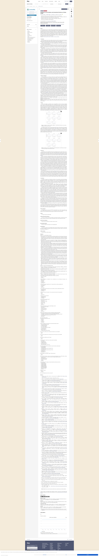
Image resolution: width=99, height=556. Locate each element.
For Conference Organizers (53, 549)
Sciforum (59, 544)
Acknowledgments (29, 39)
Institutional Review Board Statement (31, 37)
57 (41, 264)
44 (48, 194)
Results (28, 33)
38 (41, 155)
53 (56, 249)
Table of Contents (29, 29)
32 (58, 153)
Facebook (66, 545)
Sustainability (30, 6)
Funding (28, 36)
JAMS (58, 549)
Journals (39, 1)
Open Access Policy (44, 546)
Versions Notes (58, 25)
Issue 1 (36, 6)
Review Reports (53, 25)
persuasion (57, 36)
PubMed (59, 473)
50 (45, 239)
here (52, 532)
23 (47, 66)
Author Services (51, 1)
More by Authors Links (29, 20)
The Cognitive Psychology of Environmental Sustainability (57, 24)
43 (47, 194)
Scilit (45, 383)
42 (54, 192)
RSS (67, 539)
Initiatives (56, 1)
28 (53, 78)
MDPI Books (59, 545)
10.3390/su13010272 (40, 6)
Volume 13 (34, 6)
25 (44, 67)
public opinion (49, 36)
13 (63, 51)
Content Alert (70, 539)
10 (54, 49)
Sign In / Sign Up (67, 1)
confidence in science (53, 36)
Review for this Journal (31, 13)
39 (42, 155)
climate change (45, 36)
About (59, 1)
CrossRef (43, 383)
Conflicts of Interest (29, 40)
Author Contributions (29, 35)
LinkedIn (66, 544)
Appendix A (28, 41)
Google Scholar (65, 382)
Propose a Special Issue (31, 15)
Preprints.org (59, 546)
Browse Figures (48, 25)
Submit (71, 1)
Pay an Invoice (43, 545)
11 (53, 51)
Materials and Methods (29, 32)
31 (57, 153)
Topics (42, 1)
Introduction (28, 31)
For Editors (51, 546)
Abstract (28, 30)
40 (65, 185)
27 (45, 67)
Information (46, 1)
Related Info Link (29, 18)
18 (55, 171)
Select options (29, 547)
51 (50, 242)
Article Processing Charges (45, 544)
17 (47, 59)
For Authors (51, 544)
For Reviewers (51, 545)
